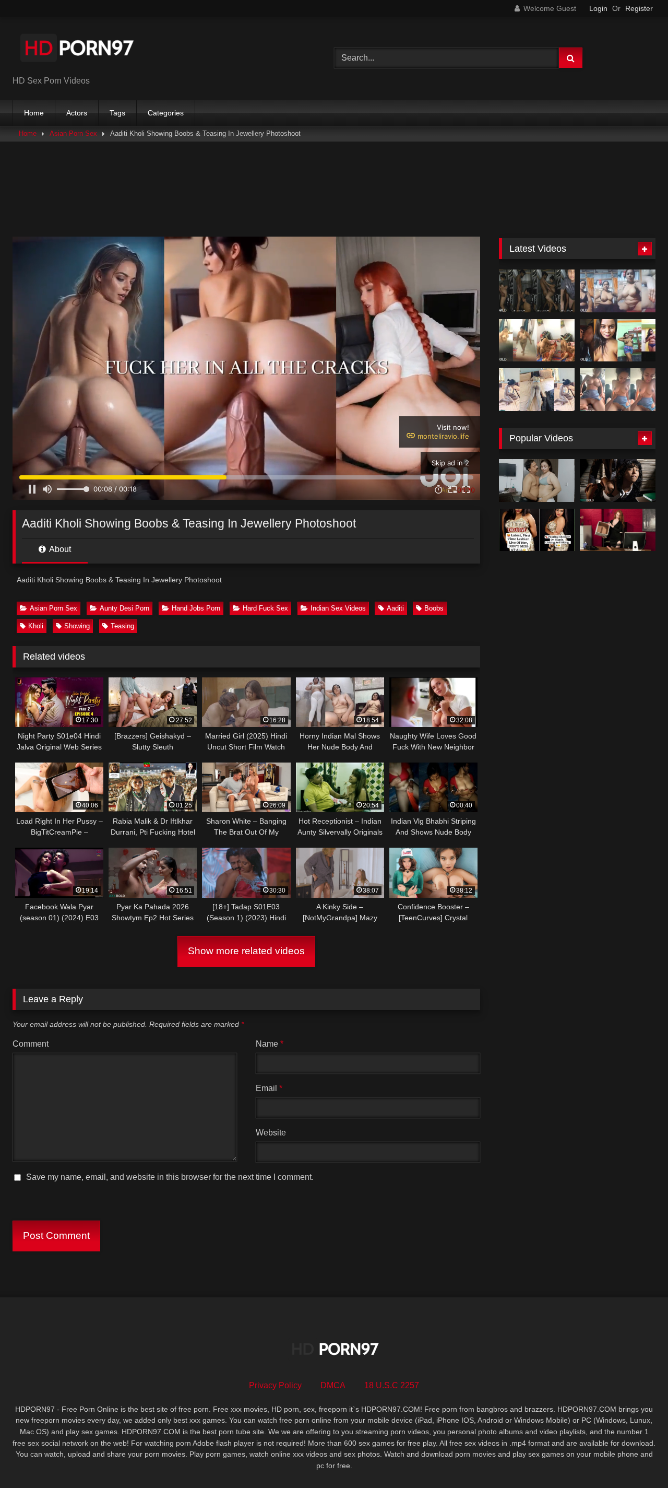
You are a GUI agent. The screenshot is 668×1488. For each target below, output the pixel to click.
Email (269, 1088)
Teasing (122, 626)
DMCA (332, 1385)
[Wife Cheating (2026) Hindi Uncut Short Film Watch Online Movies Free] (537, 480)
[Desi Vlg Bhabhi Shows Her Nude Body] (617, 291)
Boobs (434, 608)
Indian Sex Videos (338, 608)
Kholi (35, 626)
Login (598, 8)
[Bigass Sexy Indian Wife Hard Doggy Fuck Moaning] (537, 389)
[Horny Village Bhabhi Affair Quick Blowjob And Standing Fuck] (537, 291)
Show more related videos (246, 950)
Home (34, 113)
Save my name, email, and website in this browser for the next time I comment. (170, 1177)
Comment (31, 1043)
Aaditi (395, 608)
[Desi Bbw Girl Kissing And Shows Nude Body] (617, 340)
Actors (76, 113)
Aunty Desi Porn (124, 608)
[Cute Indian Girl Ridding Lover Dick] (617, 389)
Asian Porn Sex (73, 133)
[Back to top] (635, 1457)
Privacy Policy (275, 1385)
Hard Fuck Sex (265, 608)
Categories (166, 113)
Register (639, 8)
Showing (77, 626)
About (59, 549)
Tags (117, 113)
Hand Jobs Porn (196, 608)
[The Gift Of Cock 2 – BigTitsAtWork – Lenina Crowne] (617, 530)
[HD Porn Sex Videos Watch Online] (78, 50)
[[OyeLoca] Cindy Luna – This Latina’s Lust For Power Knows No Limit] (617, 480)
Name (269, 1043)
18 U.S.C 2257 (391, 1385)
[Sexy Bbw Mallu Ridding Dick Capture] (537, 340)
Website (271, 1132)
